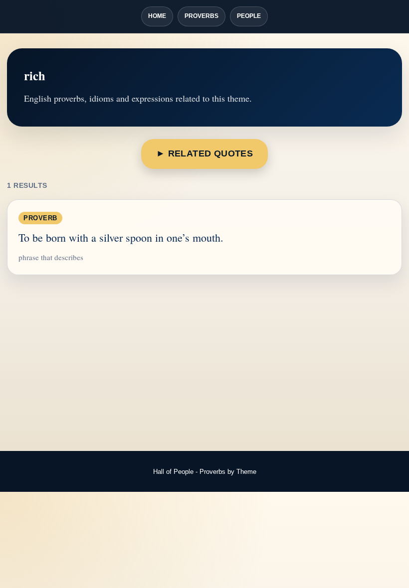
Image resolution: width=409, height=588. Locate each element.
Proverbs (201, 15)
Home (157, 15)
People (249, 15)
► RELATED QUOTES (204, 153)
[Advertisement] (204, 364)
